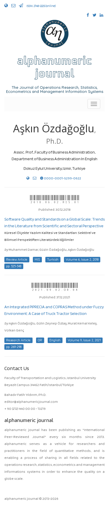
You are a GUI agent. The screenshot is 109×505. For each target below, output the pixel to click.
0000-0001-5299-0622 (62, 178)
